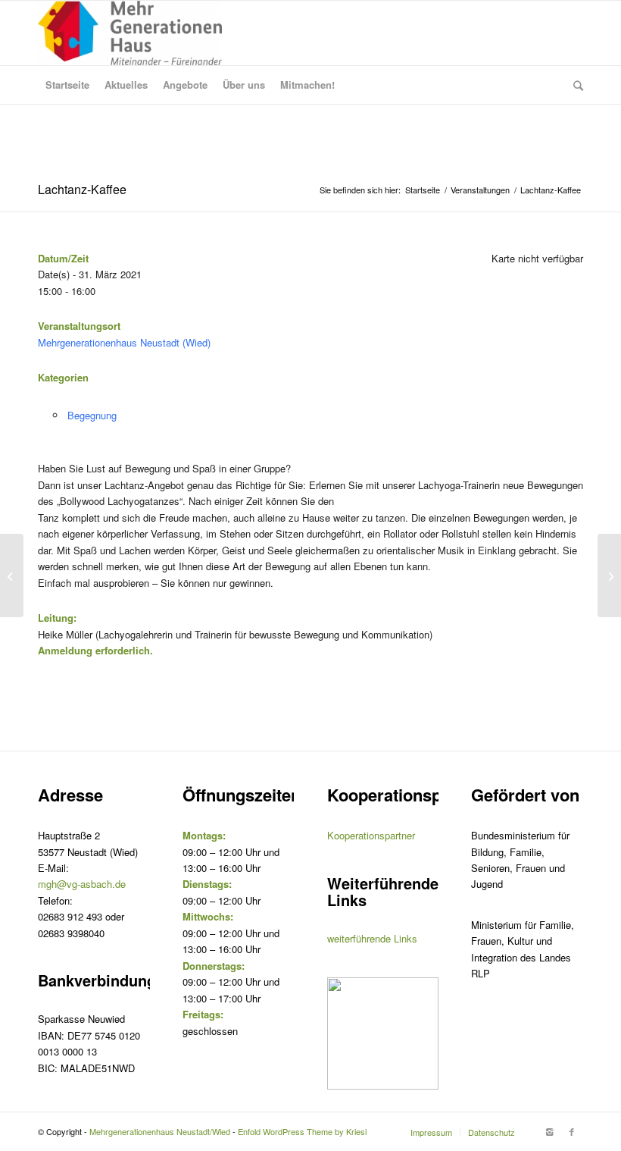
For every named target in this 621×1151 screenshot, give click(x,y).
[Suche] (574, 85)
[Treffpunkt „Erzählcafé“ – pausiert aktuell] (11, 575)
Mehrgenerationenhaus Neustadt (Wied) (124, 342)
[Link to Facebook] (571, 1131)
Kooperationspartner (371, 835)
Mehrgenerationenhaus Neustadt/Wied (159, 1131)
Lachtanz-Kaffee (82, 189)
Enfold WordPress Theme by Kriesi (302, 1131)
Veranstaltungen (480, 190)
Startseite (422, 190)
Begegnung (92, 415)
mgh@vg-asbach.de (82, 884)
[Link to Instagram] (549, 1131)
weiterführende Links (372, 938)
